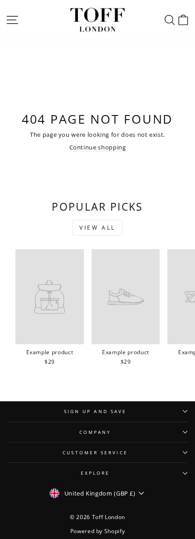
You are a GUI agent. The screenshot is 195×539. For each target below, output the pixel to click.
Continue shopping (97, 147)
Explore (95, 473)
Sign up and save (95, 411)
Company (95, 432)
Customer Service (95, 452)
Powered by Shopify (97, 531)
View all (97, 227)
